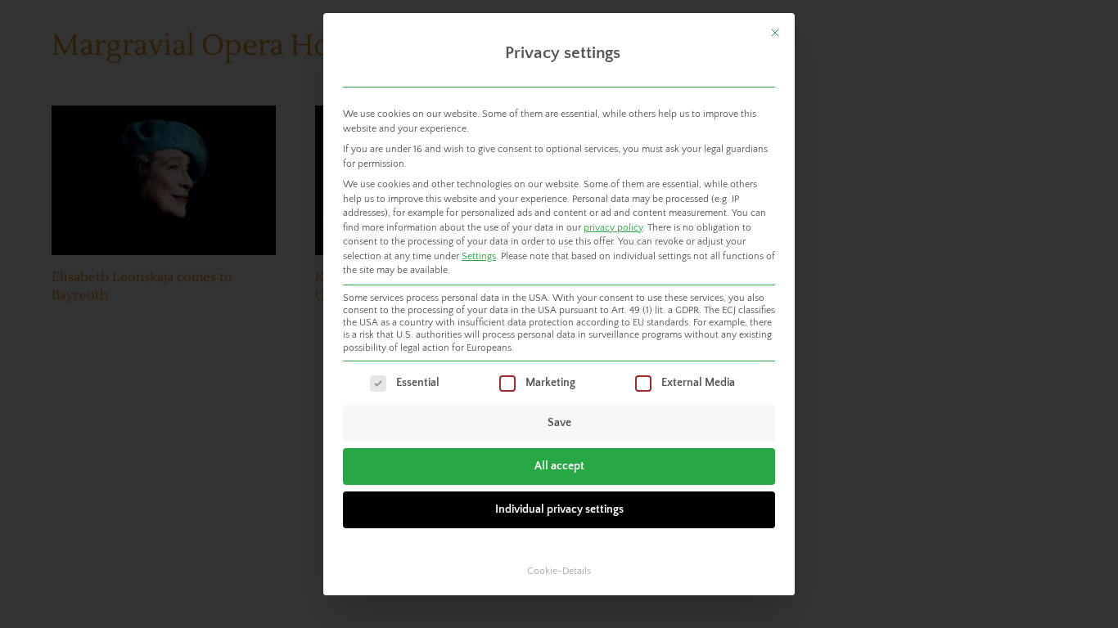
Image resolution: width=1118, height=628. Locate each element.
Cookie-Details (559, 571)
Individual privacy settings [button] (559, 509)
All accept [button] (559, 466)
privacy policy (613, 227)
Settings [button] (479, 256)
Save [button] (559, 422)
